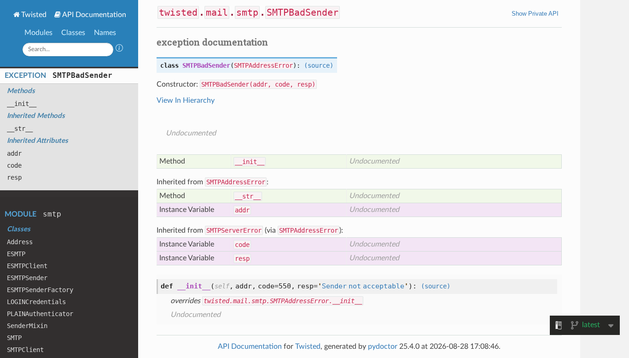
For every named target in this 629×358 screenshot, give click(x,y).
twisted (178, 12)
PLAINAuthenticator (40, 313)
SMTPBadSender (82, 75)
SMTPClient (25, 349)
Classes (73, 32)
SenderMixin (27, 325)
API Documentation (94, 14)
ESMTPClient (27, 266)
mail (217, 12)
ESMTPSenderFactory (40, 289)
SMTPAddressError (263, 65)
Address (20, 242)
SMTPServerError (234, 230)
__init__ (21, 103)
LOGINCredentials (36, 301)
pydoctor (382, 346)
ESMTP (16, 254)
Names (105, 32)
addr (14, 153)
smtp (52, 214)
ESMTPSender (27, 278)
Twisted (34, 14)
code (14, 165)
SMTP (14, 337)
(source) (318, 65)
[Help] (119, 49)
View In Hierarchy (186, 100)
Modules (38, 32)
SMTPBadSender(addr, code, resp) (258, 84)
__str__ (20, 128)
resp (14, 177)
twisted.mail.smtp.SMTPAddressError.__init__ (283, 301)
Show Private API (535, 13)
